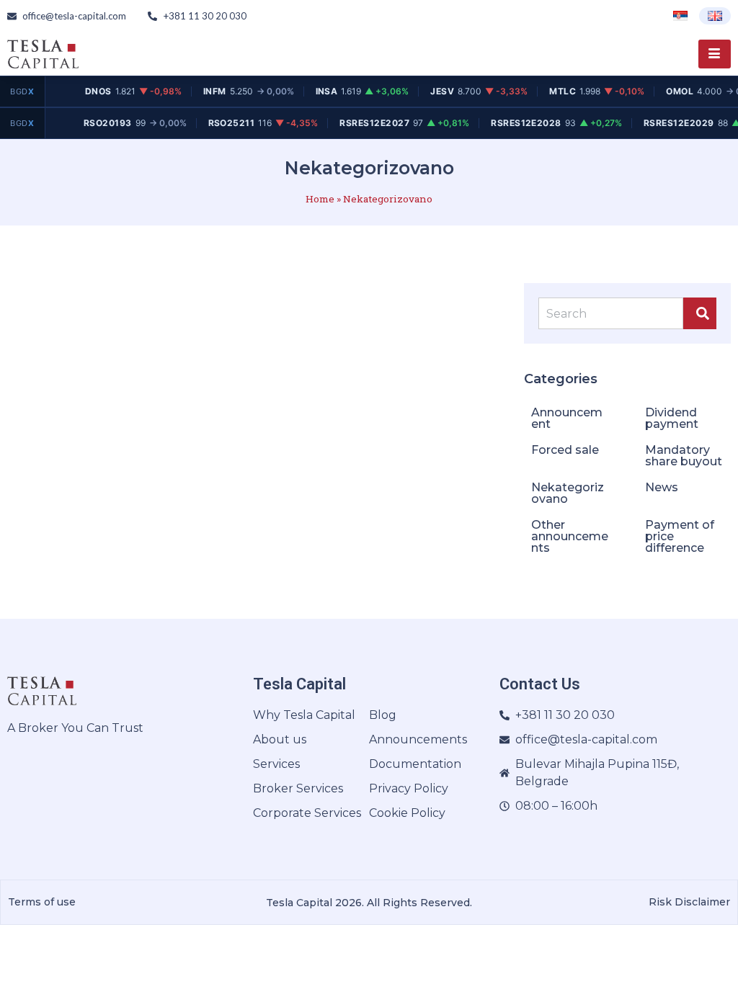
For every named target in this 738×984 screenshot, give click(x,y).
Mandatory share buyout (683, 455)
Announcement (567, 418)
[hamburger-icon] (714, 54)
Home (320, 198)
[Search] (699, 313)
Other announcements (569, 536)
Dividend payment (671, 418)
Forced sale (565, 450)
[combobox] (610, 313)
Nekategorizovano (567, 493)
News (661, 487)
